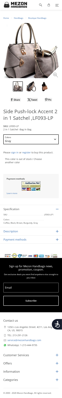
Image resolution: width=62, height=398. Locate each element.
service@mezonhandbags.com (24, 340)
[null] (15, 100)
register (26, 152)
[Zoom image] (56, 75)
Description (10, 231)
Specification (11, 209)
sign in (15, 152)
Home (6, 18)
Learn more (12, 193)
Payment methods (14, 239)
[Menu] (57, 5)
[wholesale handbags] (14, 5)
